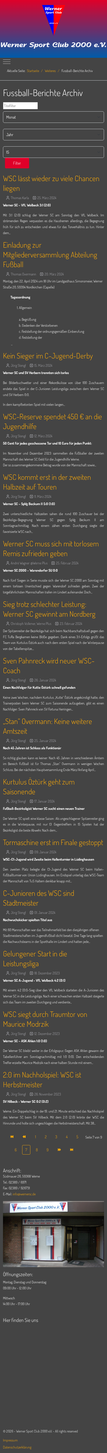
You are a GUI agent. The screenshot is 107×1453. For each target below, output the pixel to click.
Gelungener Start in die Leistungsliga (35, 958)
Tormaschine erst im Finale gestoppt (53, 842)
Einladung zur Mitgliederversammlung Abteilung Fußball (50, 254)
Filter (17, 163)
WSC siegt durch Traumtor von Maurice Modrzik (45, 1018)
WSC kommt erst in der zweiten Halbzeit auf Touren (47, 481)
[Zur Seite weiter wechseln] (59, 1150)
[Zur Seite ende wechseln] (71, 1150)
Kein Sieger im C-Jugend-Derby (48, 355)
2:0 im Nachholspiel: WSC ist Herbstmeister (42, 1079)
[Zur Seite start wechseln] (12, 1137)
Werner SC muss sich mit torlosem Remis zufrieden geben (51, 548)
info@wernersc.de (24, 1194)
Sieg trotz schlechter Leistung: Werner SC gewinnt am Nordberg (49, 608)
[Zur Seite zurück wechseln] (24, 1137)
